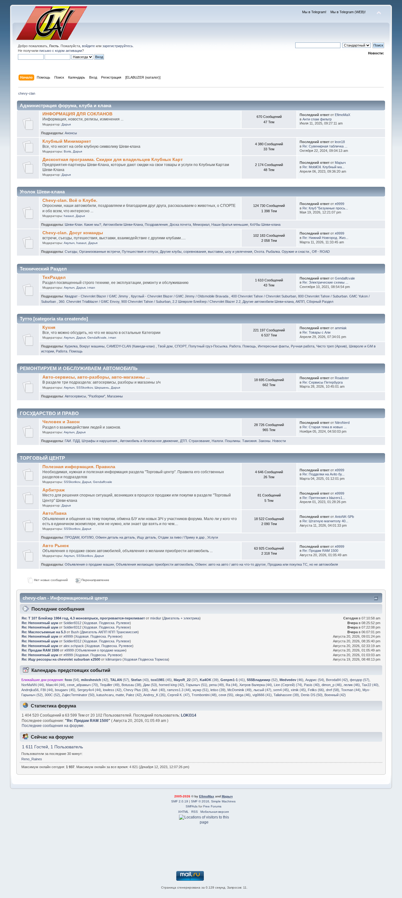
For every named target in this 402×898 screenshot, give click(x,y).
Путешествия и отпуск (140, 251)
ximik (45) (298, 690)
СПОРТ (181, 346)
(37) (186, 680)
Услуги (212, 537)
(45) (161, 680)
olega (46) (243, 695)
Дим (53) (150, 685)
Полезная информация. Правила (78, 466)
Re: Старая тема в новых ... (324, 427)
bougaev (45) (65, 690)
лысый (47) (262, 690)
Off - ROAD (321, 251)
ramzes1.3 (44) (179, 690)
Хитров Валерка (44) (255, 685)
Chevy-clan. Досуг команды (72, 232)
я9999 (339, 204)
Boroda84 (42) (337, 680)
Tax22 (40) (370, 685)
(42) (94, 680)
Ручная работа (302, 346)
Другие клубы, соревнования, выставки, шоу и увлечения (206, 251)
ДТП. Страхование (195, 441)
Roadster (342, 378)
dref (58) (332, 690)
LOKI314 (188, 715)
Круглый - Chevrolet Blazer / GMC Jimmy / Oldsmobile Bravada (180, 296)
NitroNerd (342, 422)
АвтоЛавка (54, 513)
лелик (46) (352, 685)
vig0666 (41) (262, 695)
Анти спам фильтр (317, 119)
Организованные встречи (99, 251)
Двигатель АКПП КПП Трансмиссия (109, 632)
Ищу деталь (146, 537)
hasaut (69, 216)
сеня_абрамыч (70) (82, 685)
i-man (91, 287)
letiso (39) (217, 690)
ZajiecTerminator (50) (78, 695)
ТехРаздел (54, 277)
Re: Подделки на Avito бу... (323, 474)
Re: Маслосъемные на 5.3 (44, 632)
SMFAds (192, 806)
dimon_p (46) (332, 685)
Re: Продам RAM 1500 (320, 550)
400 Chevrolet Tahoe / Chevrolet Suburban (263, 296)
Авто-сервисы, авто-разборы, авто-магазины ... (96, 377)
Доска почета (180, 224)
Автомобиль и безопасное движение (149, 441)
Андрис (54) (314, 680)
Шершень (102, 387)
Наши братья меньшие (229, 224)
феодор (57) (359, 680)
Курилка (71, 346)
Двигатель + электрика (181, 618)
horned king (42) (171, 685)
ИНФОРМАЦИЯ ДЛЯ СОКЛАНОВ (77, 114)
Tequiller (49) (110, 685)
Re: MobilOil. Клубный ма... (323, 167)
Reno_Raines (31, 759)
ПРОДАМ (72, 537)
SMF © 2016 (200, 801)
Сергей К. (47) (178, 695)
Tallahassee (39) (286, 695)
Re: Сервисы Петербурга (322, 382)
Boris (67, 151)
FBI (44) (47, 690)
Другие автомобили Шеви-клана (268, 301)
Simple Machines (223, 801)
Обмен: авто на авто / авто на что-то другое (230, 564)
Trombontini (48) (204, 695)
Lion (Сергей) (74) (288, 685)
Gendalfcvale (345, 278)
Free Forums (212, 806)
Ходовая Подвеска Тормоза (146, 659)
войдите (88, 46)
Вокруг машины (92, 346)
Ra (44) (231, 685)
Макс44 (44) (55, 685)
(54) (72, 680)
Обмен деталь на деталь (115, 537)
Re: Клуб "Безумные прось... (325, 208)
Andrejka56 (30, 690)
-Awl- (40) (157, 690)
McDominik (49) (239, 690)
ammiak (341, 328)
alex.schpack (73, 646)
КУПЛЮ (87, 537)
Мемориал (201, 224)
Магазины (115, 396)
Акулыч (69, 243)
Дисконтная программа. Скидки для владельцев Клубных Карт (112, 159)
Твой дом (165, 346)
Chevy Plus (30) (135, 690)
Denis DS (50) (312, 695)
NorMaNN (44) (32, 685)
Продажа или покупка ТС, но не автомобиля (303, 564)
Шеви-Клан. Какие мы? (83, 224)
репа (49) (216, 685)
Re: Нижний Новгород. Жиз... (325, 238)
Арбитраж (53, 490)
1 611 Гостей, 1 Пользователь (52, 747)
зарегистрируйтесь (117, 46)
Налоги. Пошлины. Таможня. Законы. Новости (249, 441)
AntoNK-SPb (344, 516)
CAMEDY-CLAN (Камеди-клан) (131, 346)
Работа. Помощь (69, 351)
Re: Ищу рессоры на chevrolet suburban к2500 (61, 659)
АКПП (300, 301)
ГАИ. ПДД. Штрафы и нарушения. (91, 441)
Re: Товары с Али (316, 332)
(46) (291, 680)
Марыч (340, 162)
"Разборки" (96, 396)
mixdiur (155, 618)
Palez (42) (134, 695)
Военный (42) (335, 695)
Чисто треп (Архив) (331, 346)
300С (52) (52, 695)
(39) (209, 680)
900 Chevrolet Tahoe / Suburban (146, 301)
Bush (75, 632)
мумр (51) (201, 690)
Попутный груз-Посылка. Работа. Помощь (222, 346)
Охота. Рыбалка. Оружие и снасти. (282, 251)
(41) (232, 680)
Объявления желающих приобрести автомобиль (154, 564)
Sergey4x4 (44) (89, 690)
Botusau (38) (131, 685)
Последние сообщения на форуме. (53, 725)
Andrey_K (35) (154, 695)
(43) (140, 680)
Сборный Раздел (320, 301)
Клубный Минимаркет (66, 141)
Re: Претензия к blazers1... (323, 498)
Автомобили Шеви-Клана (123, 224)
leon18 (340, 142)
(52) (262, 680)
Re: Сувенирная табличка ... (324, 146)
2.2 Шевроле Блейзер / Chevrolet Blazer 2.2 (206, 301)
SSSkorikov (84, 387)
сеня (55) (226, 695)
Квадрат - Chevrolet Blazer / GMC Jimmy (97, 296)
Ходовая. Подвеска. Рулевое (107, 623)
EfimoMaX (342, 115)
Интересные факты (273, 346)
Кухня (48, 327)
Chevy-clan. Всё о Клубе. (69, 200)
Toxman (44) (351, 690)
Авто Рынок (55, 545)
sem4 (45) (281, 690)
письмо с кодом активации (60, 51)
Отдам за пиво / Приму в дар (181, 537)
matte (120, 695)
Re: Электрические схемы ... (325, 282)
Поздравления (156, 224)
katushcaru (105, 695)
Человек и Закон (60, 421)
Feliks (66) (316, 690)
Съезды (71, 251)
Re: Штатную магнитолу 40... (325, 521)
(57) (119, 680)
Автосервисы (75, 396)
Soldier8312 (72, 623)
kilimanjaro (114, 659)
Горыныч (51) (196, 685)
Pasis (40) (312, 685)
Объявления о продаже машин (89, 564)
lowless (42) (112, 690)
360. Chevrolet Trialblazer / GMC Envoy (89, 301)
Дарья (66, 124)
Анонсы (71, 133)
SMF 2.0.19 (179, 801)
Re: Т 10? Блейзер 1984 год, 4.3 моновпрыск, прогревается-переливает (83, 618)
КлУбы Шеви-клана (265, 224)
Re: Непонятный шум (40, 623)
